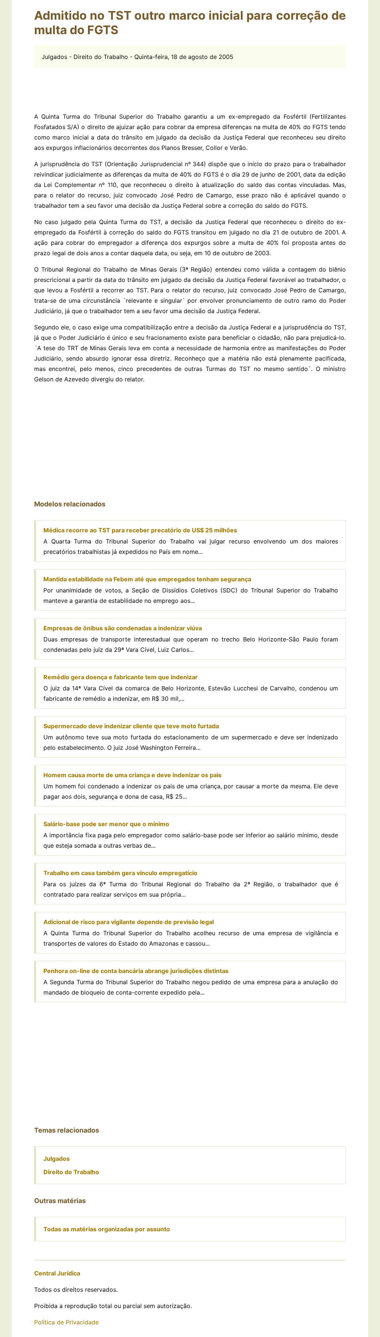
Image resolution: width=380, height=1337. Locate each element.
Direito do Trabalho (71, 1172)
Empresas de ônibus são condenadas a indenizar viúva (122, 628)
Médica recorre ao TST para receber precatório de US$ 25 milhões (140, 530)
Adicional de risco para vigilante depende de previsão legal (128, 922)
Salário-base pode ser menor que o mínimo (106, 824)
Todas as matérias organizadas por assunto (106, 1229)
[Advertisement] (190, 85)
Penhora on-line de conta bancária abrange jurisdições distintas (136, 971)
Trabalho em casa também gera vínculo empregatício (120, 873)
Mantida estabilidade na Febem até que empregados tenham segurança (147, 579)
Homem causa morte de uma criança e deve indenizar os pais (132, 775)
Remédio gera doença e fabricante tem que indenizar (120, 677)
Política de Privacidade (66, 1322)
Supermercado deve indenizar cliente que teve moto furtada (131, 726)
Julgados (56, 1158)
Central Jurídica (57, 1273)
